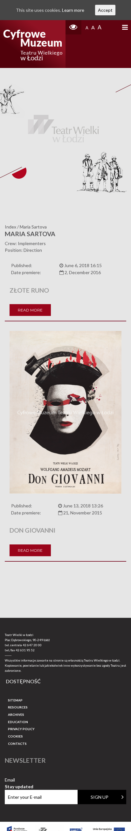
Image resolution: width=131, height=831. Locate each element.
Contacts (17, 743)
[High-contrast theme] (73, 27)
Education (18, 722)
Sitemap (15, 700)
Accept (105, 10)
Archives (16, 714)
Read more (30, 310)
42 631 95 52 (25, 650)
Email (19, 780)
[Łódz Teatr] (32, 44)
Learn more (73, 10)
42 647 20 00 (32, 645)
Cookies (15, 736)
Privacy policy (21, 729)
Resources (18, 707)
